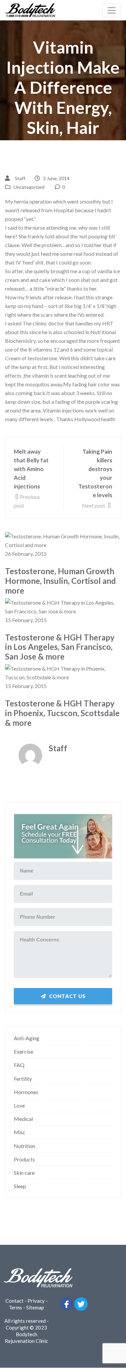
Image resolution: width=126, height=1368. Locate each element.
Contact (14, 1301)
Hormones (26, 1092)
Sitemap (35, 1307)
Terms (15, 1307)
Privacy (36, 1301)
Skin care (24, 1172)
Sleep (20, 1186)
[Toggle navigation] (111, 10)
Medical (23, 1119)
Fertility (23, 1078)
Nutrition (24, 1146)
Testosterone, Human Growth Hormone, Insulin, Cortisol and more (60, 580)
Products (24, 1159)
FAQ (19, 1065)
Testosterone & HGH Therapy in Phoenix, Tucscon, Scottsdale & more (62, 713)
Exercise (23, 1051)
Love (19, 1105)
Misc (20, 1132)
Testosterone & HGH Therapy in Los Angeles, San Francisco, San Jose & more (60, 647)
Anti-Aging (26, 1038)
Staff (20, 178)
